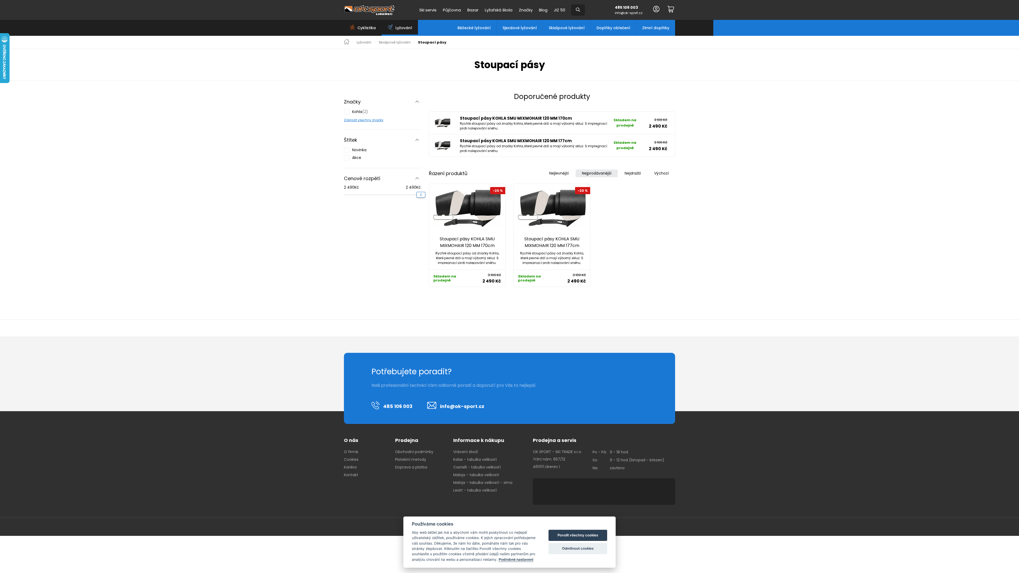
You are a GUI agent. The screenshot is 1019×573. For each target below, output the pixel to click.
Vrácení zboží (465, 451)
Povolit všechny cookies (578, 535)
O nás (351, 440)
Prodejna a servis (554, 440)
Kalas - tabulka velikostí (475, 459)
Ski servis (428, 10)
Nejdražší (633, 173)
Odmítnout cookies (578, 548)
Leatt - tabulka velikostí (475, 490)
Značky (526, 10)
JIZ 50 (559, 10)
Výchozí (661, 173)
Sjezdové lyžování (520, 28)
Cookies (351, 459)
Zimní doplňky (655, 28)
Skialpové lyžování (567, 28)
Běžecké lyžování (474, 28)
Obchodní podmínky (414, 451)
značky (377, 120)
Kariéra (350, 467)
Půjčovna (452, 10)
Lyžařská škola (498, 10)
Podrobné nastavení (516, 559)
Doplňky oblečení (613, 28)
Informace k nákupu (478, 440)
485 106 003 (626, 7)
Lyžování (364, 42)
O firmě (351, 451)
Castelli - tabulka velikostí (477, 467)
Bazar (472, 10)
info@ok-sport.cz (628, 13)
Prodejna (406, 440)
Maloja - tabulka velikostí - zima (482, 482)
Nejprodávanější (596, 173)
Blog (543, 10)
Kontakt (351, 475)
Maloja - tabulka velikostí (476, 475)
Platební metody (410, 459)
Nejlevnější (559, 173)
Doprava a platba (411, 467)
